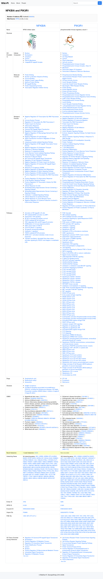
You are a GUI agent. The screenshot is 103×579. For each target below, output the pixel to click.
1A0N (62, 516)
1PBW (73, 516)
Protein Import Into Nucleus (33, 124)
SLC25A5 (25, 474)
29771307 (82, 442)
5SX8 (62, 523)
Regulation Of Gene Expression (34, 131)
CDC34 (46, 458)
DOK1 (62, 467)
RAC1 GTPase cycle (68, 302)
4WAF (80, 519)
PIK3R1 (78, 25)
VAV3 (77, 496)
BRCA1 (80, 460)
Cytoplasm (28, 57)
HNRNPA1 (50, 462)
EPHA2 (79, 467)
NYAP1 (72, 482)
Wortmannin (65, 382)
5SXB (73, 523)
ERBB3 (63, 469)
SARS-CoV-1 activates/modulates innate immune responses (39, 236)
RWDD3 (43, 473)
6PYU (73, 527)
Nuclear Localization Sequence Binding (36, 77)
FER (93, 469)
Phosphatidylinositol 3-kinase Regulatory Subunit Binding (79, 97)
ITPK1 (52, 464)
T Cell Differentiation (68, 147)
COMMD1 (55, 458)
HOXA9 (56, 462)
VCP (53, 478)
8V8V (69, 534)
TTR (80, 494)
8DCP (80, 529)
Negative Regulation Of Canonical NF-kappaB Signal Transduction (40, 165)
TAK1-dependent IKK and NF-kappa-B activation (39, 222)
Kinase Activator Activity (69, 91)
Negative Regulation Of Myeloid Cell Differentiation (39, 169)
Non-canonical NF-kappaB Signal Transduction (38, 158)
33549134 (78, 402)
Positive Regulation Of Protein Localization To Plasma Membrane (78, 208)
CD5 (88, 462)
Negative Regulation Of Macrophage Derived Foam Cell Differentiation (41, 134)
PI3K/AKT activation (68, 240)
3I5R (82, 518)
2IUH (62, 518)
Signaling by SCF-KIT (68, 229)
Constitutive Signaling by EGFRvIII (72, 267)
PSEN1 (88, 485)
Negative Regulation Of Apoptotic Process (74, 169)
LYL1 (27, 465)
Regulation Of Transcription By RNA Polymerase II (39, 122)
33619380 (90, 405)
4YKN (84, 519)
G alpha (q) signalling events (70, 258)
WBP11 (89, 496)
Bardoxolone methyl (30, 380)
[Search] (100, 3)
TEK (65, 493)
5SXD (81, 523)
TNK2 (86, 493)
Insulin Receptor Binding (69, 82)
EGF (65, 467)
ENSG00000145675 (66, 509)
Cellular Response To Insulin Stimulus (73, 153)
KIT (74, 478)
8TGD (93, 530)
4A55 (88, 518)
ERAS (87, 467)
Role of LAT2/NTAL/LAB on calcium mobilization (76, 253)
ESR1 (71, 469)
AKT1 (62, 458)
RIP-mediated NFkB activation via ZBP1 (36, 215)
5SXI (92, 523)
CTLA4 (68, 465)
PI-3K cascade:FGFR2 (69, 271)
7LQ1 (84, 527)
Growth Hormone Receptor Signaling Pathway (75, 195)
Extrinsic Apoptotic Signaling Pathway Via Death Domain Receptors (79, 134)
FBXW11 (30, 462)
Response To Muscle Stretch (33, 157)
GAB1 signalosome (68, 233)
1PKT (88, 516)
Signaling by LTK (67, 373)
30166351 (90, 398)
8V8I (94, 532)
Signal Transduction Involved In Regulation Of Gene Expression (40, 139)
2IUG (91, 516)
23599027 (80, 436)
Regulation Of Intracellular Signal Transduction (38, 543)
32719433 (83, 426)
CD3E (78, 462)
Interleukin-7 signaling (68, 226)
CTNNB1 (73, 465)
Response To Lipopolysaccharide (34, 151)
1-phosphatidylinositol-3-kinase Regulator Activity (76, 106)
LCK (24, 465)
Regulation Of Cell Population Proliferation (37, 160)
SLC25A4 (52, 473)
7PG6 (66, 529)
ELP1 (55, 460)
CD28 (69, 462)
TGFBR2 (74, 493)
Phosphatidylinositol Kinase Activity (72, 109)
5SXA (69, 523)
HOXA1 (87, 473)
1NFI (27, 516)
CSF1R (92, 464)
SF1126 (64, 378)
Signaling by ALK (67, 242)
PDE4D (85, 482)
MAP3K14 (38, 465)
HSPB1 (30, 464)
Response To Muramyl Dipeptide (34, 149)
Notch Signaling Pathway (32, 127)
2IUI (65, 518)
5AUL (91, 519)
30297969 (86, 446)
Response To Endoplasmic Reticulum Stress (75, 162)
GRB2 (62, 473)
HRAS (91, 473)
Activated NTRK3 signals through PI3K (73, 329)
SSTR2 (81, 491)
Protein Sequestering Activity (33, 86)
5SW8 (72, 521)
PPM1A (73, 485)
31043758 (73, 404)
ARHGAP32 (64, 460)
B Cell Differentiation (68, 146)
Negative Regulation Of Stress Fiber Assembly (76, 193)
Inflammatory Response (32, 126)
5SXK (66, 525)
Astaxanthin (28, 382)
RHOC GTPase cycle (68, 298)
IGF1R (67, 474)
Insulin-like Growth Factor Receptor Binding (75, 84)
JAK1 (85, 476)
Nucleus (27, 53)
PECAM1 (75, 484)
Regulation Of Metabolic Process (34, 554)
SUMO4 (42, 474)
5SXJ (62, 525)
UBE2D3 (51, 476)
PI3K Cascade (66, 213)
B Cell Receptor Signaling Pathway (35, 180)
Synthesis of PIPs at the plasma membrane (75, 231)
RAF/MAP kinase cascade (70, 284)
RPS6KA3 (37, 473)
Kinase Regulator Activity (69, 89)
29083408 (83, 444)
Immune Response (67, 126)
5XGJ (62, 527)
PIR (46, 469)
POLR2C (50, 469)
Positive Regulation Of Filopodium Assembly (75, 189)
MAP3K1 (31, 465)
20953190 (34, 418)
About (18, 3)
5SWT (93, 521)
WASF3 (85, 496)
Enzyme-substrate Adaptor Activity (72, 111)
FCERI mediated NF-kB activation (35, 220)
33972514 (91, 429)
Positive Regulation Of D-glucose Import (74, 180)
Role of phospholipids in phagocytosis (73, 246)
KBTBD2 (63, 478)
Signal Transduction (68, 129)
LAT (76, 478)
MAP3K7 (55, 465)
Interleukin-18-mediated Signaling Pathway (74, 164)
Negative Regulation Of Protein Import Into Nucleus (40, 162)
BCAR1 (73, 460)
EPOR (83, 467)
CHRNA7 (71, 464)
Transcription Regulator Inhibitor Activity (36, 87)
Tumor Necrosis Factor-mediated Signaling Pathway (40, 153)
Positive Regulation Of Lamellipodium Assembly (76, 140)
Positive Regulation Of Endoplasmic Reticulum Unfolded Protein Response (78, 203)
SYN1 (92, 491)
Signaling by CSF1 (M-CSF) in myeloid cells (75, 348)
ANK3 (69, 458)
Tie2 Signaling (66, 247)
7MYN (88, 527)
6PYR (69, 527)
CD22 (65, 462)
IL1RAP (83, 474)
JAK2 (55, 464)
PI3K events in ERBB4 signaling (71, 222)
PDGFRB (69, 484)
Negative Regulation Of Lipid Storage (35, 137)
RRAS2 (68, 489)
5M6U (68, 521)
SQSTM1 (73, 491)
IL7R (91, 474)
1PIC (81, 516)
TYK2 (65, 496)
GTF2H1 (71, 473)
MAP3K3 (49, 465)
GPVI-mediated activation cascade (72, 217)
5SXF (88, 523)
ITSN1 (81, 476)
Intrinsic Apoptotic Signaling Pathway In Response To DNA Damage (78, 137)
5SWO (81, 521)
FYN (73, 471)
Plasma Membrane (30, 60)
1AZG (66, 516)
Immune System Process (32, 120)
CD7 (42, 458)
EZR (75, 469)
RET (64, 489)
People (24, 3)
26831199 (93, 415)
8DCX (84, 529)
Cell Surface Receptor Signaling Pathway (74, 541)
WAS (80, 496)
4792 (24, 502)
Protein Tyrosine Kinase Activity (71, 547)
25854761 (46, 418)
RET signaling (66, 291)
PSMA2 (34, 471)
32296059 (33, 398)
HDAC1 (40, 462)
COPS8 (25, 460)
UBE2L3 (35, 478)
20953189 (34, 420)
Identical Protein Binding (32, 82)
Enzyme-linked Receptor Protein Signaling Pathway (77, 543)
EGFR (69, 467)
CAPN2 (38, 458)
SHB (79, 489)
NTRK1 (93, 480)
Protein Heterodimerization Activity (72, 107)
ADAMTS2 (86, 456)
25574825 (44, 413)
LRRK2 (86, 478)
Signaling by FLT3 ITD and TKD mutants (74, 358)
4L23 (65, 519)
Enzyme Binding (29, 78)
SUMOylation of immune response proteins (37, 224)
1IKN (24, 516)
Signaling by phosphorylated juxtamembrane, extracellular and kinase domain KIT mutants (79, 339)
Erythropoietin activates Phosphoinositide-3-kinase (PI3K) (79, 317)
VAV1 (73, 496)
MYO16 (78, 480)
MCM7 (29, 467)
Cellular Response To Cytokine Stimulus (36, 197)
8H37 (69, 530)
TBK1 (46, 474)
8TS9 (69, 532)
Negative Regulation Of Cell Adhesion (73, 127)
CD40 (84, 462)
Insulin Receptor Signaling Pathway (72, 131)
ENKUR (74, 467)
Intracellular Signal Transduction (34, 552)
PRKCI (30, 471)
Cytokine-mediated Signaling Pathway (73, 144)
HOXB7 (25, 464)
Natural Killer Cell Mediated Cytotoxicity (73, 166)
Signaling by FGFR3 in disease (71, 282)
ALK (65, 458)
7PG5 (62, 529)
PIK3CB (63, 485)
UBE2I (30, 478)
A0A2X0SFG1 (65, 512)
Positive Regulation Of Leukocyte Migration (75, 120)
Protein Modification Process (33, 545)
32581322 (75, 411)
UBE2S (45, 478)
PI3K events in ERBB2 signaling (71, 238)
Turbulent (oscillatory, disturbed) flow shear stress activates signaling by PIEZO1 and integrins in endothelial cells (42, 240)
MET (66, 480)
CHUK (50, 458)
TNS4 (89, 493)
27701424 (83, 422)
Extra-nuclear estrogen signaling (71, 295)
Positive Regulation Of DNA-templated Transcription (40, 173)
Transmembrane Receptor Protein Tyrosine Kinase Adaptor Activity (77, 77)
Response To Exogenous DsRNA (34, 167)
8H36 (65, 530)
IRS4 (77, 476)
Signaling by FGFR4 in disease (71, 278)
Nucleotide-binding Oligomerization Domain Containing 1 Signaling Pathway (41, 188)
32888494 (39, 415)
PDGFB (90, 482)
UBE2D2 (46, 476)
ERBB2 (91, 467)
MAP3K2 (43, 465)
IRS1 (70, 476)
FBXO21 (83, 469)
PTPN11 (75, 487)
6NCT (66, 527)
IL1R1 (78, 474)
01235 (25, 505)
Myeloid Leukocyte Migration (70, 198)
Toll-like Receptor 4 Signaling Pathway (36, 155)
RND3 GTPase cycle (68, 349)
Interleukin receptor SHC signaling (72, 324)
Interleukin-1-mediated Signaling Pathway (37, 195)
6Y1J (34, 516)
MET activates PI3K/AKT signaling (72, 289)
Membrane (65, 68)
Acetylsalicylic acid (30, 378)
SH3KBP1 (74, 489)
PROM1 (83, 485)
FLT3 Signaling (66, 331)
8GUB (62, 530)
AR (76, 458)
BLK (77, 460)
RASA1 (89, 487)
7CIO (77, 527)
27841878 (43, 424)
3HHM (76, 518)
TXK (62, 496)
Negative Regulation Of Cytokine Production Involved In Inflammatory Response (41, 201)
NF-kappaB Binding (30, 84)
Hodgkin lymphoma (30, 386)
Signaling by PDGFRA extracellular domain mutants (77, 346)
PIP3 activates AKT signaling (71, 224)
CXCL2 (78, 465)
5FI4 (94, 519)
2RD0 (68, 518)
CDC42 (63, 464)
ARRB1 (41, 456)
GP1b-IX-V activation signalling (71, 260)
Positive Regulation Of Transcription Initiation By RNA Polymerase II (40, 183)
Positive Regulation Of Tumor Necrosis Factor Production (79, 151)
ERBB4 (67, 469)
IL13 (75, 474)
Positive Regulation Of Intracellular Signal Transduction (78, 556)
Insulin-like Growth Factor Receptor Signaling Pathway (78, 184)
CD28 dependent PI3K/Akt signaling (72, 257)
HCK (75, 473)
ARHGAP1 (85, 458)
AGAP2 (92, 456)
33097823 (43, 396)
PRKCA (25, 471)
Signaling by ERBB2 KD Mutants (72, 335)
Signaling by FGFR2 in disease (71, 277)
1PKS (84, 516)
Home (13, 3)
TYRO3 (69, 496)
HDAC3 (45, 462)
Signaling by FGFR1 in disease (71, 280)
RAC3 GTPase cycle (68, 313)
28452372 (87, 415)
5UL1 (80, 525)
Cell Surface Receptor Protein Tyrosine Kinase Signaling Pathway (78, 538)
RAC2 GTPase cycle (68, 304)
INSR (67, 476)
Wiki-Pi (5, 3)
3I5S (85, 518)
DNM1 (92, 465)
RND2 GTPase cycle (68, 351)
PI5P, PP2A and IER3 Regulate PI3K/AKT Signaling (77, 287)
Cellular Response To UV (69, 160)
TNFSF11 (26, 476)
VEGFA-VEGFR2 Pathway (70, 262)
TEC (62, 493)
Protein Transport (67, 142)
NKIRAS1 (31, 469)
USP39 (50, 478)
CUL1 (35, 460)
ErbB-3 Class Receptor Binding (71, 98)
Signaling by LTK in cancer (70, 371)
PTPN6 (80, 487)
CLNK (80, 464)
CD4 (81, 462)
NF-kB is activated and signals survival (36, 218)
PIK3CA (90, 484)
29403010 (42, 407)
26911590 (81, 407)
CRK (84, 464)
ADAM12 (80, 456)
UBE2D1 (40, 476)
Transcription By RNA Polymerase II (72, 122)
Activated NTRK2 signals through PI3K (73, 320)
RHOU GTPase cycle (68, 311)
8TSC (80, 532)
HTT (94, 473)
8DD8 (92, 529)
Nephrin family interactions (70, 255)
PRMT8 (78, 485)
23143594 (27, 420)
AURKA (54, 456)
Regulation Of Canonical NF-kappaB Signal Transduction (41, 538)
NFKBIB (25, 469)
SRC (30, 474)
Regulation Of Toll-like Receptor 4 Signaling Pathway (77, 157)
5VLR (84, 525)
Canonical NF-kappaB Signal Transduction (37, 129)
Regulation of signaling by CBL (71, 326)
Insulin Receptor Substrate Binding (72, 104)
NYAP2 (76, 482)
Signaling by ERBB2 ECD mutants (72, 337)
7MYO (92, 527)
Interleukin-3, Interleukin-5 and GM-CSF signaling (76, 266)
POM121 (56, 469)
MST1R (73, 480)
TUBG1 (93, 494)
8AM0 (77, 529)
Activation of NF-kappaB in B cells (35, 213)
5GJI (62, 521)
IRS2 (74, 476)
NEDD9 (43, 467)
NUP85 (67, 482)
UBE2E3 (25, 478)
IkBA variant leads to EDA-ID (33, 226)
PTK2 (66, 487)
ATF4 (50, 456)
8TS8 (65, 532)
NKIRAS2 (37, 469)
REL (53, 471)
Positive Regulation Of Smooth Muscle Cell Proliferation (78, 186)
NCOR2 (38, 467)
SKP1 (47, 473)
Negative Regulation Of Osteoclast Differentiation (76, 175)
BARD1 (25, 458)
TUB (83, 494)
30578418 (37, 424)
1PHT (77, 516)
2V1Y (72, 518)
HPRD (17, 19)
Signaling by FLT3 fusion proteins (72, 355)
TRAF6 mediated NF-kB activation (35, 233)
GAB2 (80, 471)
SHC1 (82, 489)
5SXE (84, 523)
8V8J (62, 534)
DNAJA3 (40, 460)
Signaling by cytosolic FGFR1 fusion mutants (75, 235)
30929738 (39, 398)
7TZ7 (73, 529)
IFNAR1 (63, 474)
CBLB (88, 460)
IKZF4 (47, 464)
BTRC (29, 458)
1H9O (69, 516)
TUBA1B (35, 476)
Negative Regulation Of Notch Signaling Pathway (39, 171)
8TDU (89, 530)
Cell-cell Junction (67, 62)
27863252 (45, 415)
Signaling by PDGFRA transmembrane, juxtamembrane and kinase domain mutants (78, 343)
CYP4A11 (83, 465)
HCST (79, 473)
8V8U (65, 534)
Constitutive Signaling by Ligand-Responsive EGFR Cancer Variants (77, 219)
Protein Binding (29, 75)
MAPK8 (91, 478)
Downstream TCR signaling (33, 217)
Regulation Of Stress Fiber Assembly (73, 191)
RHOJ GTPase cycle (68, 309)
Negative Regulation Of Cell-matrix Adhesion (75, 118)
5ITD (65, 521)
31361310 (34, 409)
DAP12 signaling (67, 251)
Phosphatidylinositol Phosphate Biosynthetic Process (78, 182)
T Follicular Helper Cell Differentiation (73, 197)
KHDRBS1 (69, 478)
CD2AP (73, 462)
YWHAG (63, 498)
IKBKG (43, 464)
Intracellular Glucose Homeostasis (72, 116)
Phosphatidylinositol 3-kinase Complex (73, 64)
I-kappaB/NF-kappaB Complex (34, 62)
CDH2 (66, 464)
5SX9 (65, 523)
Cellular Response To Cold (32, 186)
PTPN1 (44, 471)
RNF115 (25, 473)
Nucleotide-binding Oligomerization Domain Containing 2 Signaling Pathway (41, 192)
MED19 (33, 467)
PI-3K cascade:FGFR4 (69, 275)
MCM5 (25, 467)
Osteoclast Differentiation (69, 149)
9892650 (31, 16)
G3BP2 (35, 462)
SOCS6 (63, 491)
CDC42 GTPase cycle (68, 300)
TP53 (30, 476)
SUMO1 (37, 474)
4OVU (72, 519)
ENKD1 (25, 462)
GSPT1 (66, 473)
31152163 (92, 413)
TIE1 (78, 493)
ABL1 (37, 456)
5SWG (77, 521)
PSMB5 (92, 485)
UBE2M (40, 478)
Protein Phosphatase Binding (70, 93)
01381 (62, 505)
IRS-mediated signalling (69, 215)
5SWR (89, 521)
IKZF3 (71, 474)
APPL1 (73, 458)
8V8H (91, 532)
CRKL (87, 464)
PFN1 (79, 484)
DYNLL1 (45, 460)
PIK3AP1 (84, 484)
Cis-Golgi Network (67, 57)
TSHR (77, 494)
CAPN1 (34, 458)
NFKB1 (48, 467)
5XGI (91, 525)
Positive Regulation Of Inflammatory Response (38, 178)
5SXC (77, 523)
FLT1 (69, 471)
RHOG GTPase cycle (68, 308)
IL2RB (87, 474)
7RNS (69, 529)
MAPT (62, 480)
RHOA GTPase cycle (68, 293)
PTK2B (70, 487)
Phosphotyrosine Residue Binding (72, 75)
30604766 (86, 413)
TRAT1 (68, 494)
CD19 (62, 462)
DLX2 (88, 465)
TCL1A (51, 474)
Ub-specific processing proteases (34, 229)
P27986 (71, 512)
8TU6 (87, 532)
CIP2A (76, 464)
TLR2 (82, 493)
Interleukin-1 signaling (31, 231)
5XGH (88, 525)
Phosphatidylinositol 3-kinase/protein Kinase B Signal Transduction (77, 172)
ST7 (33, 474)
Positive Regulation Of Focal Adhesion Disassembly (77, 200)
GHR (87, 471)
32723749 (40, 426)
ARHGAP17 (91, 458)
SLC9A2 (86, 489)
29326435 (78, 424)
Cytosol (27, 58)
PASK (80, 482)
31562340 (70, 420)
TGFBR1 (69, 493)
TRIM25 (72, 494)
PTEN (62, 487)
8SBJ (86, 530)
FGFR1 (66, 471)
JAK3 (92, 476)
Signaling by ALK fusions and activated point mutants (78, 362)
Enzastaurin (65, 380)
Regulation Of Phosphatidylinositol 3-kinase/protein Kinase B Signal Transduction (77, 553)
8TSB (76, 532)
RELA (56, 471)
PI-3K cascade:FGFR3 (69, 273)
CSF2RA (63, 465)
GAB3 (84, 471)
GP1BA (92, 471)
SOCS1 (92, 489)
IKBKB (34, 464)
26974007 (45, 405)
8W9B (77, 534)
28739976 (42, 427)
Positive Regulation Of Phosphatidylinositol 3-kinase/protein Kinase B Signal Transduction (75, 549)
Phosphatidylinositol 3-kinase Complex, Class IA (76, 66)
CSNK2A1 (31, 460)
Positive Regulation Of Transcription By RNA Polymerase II (41, 176)
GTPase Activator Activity (70, 80)
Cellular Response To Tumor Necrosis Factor (38, 198)
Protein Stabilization (68, 187)
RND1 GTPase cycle (68, 353)
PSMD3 (39, 471)
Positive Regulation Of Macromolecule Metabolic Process (41, 550)
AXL (69, 460)
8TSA (72, 532)
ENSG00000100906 (29, 509)
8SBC (82, 530)
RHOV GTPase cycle (68, 315)
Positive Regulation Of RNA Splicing (73, 155)
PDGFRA (63, 484)
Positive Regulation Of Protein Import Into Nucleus (77, 167)
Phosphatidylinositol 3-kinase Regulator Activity (76, 95)
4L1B (62, 519)
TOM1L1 (63, 494)
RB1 (62, 489)
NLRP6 (88, 480)
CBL (84, 460)
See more (25, 556)
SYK (89, 491)
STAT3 (86, 491)
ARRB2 (46, 456)
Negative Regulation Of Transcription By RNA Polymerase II (42, 117)
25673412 (49, 411)
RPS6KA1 (31, 473)
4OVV (76, 519)
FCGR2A (89, 469)
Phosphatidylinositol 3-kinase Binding (73, 100)
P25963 (25, 512)
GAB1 (76, 471)
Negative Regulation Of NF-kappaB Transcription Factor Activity (41, 145)
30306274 (78, 409)
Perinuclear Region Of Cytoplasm (72, 69)
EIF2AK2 (51, 460)
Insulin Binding (66, 102)
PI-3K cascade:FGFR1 (69, 269)
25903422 (40, 418)
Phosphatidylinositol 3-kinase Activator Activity (76, 113)
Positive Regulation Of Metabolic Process (37, 541)
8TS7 (62, 532)
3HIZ (79, 518)
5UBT (69, 525)
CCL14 (92, 460)
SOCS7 (67, 491)
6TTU (31, 516)
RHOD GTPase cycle (68, 306)
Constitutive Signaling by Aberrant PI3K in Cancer (76, 249)
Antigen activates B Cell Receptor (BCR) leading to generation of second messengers (77, 365)
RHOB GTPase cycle (68, 297)
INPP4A (63, 476)
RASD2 (93, 487)
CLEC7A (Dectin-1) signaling (33, 227)
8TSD (84, 532)
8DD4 (88, 529)
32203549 (79, 418)
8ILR (72, 530)
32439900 (35, 416)
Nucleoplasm (28, 55)
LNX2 (82, 478)
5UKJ (77, 525)
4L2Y (68, 519)
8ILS (75, 530)
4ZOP (87, 519)
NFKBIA (41, 25)
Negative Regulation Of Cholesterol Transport (38, 147)
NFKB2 (52, 467)
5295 (62, 502)
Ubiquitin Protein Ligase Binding (34, 80)
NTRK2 (63, 482)
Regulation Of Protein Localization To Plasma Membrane (78, 206)
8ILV (79, 530)
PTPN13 (49, 471)
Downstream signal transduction (71, 237)
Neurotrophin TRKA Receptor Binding (73, 86)
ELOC (36, 453)
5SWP (85, 521)
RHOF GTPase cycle (68, 322)
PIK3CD (68, 485)
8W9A (73, 534)
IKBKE (39, 464)
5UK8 (73, 525)
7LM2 (80, 527)
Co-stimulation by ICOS (69, 375)
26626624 (39, 422)
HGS (82, 473)
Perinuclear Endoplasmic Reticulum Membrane (76, 71)
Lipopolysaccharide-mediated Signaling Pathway (39, 142)
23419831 (85, 396)
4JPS (92, 518)
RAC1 (84, 487)
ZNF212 (25, 480)
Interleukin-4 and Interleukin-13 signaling (74, 286)
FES (62, 471)
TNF (54, 474)
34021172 (65, 449)
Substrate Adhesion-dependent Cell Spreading (75, 158)
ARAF (79, 458)
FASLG (79, 469)
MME (69, 480)
